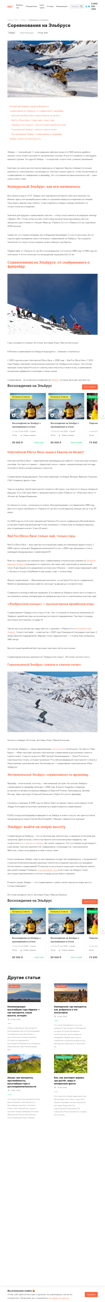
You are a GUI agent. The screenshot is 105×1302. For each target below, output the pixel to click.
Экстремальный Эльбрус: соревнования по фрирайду (36, 134)
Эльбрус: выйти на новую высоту (25, 139)
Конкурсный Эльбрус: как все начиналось (29, 106)
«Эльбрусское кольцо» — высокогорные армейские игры (38, 125)
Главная (10, 20)
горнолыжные (58, 749)
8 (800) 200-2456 (94, 6)
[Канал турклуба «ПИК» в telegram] (86, 6)
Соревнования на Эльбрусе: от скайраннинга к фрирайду (36, 111)
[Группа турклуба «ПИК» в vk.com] (89, 6)
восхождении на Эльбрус (32, 843)
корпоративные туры (48, 870)
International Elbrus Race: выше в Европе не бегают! (35, 115)
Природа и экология (64, 1057)
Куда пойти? (14, 986)
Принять (91, 1294)
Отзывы (50, 6)
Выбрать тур (19, 6)
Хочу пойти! (90, 387)
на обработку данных (59, 1298)
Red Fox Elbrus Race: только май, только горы (32, 120)
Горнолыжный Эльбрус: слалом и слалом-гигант (34, 129)
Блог (16, 20)
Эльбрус (23, 20)
